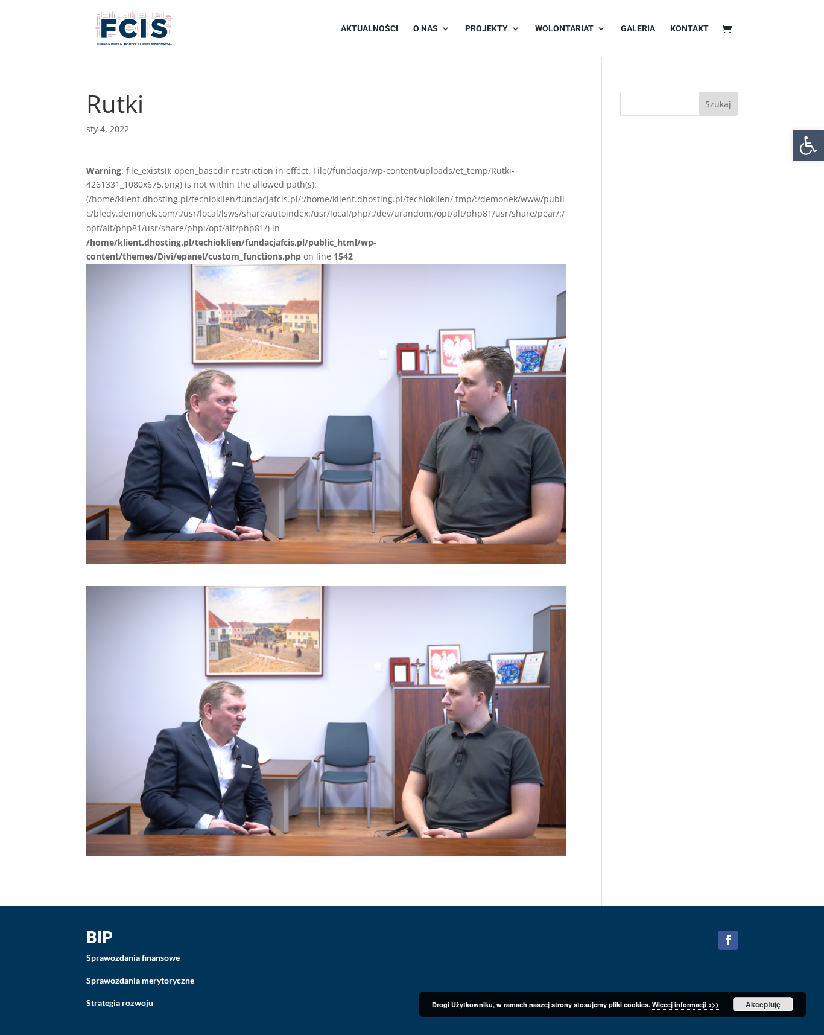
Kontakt (689, 28)
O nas (425, 28)
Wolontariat (564, 28)
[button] (808, 145)
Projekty (486, 28)
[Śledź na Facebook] (728, 940)
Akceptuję (763, 1004)
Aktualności (369, 28)
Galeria (638, 28)
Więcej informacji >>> (685, 1004)
